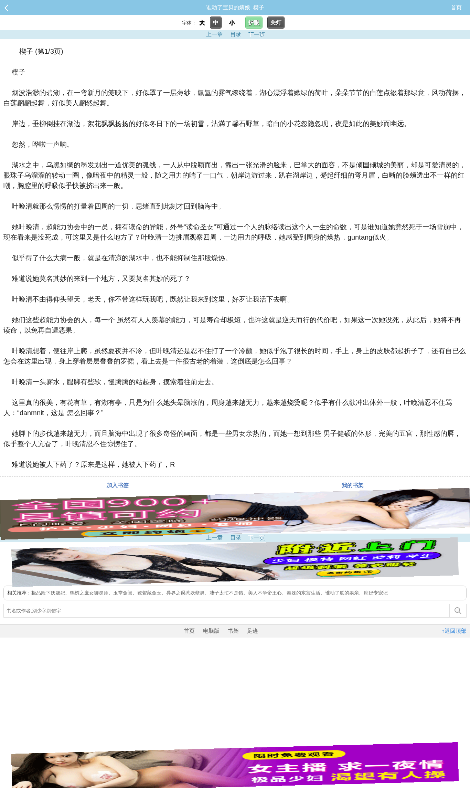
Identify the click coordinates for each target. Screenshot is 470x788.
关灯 (275, 22)
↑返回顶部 (454, 631)
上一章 (214, 34)
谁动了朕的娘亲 (342, 593)
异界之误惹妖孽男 (185, 593)
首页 (456, 7)
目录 (235, 34)
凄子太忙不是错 (226, 593)
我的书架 (353, 485)
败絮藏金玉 (149, 593)
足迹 (252, 631)
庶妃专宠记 (376, 593)
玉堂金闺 (122, 593)
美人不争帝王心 (265, 593)
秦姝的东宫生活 (303, 593)
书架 (233, 631)
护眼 (253, 22)
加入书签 (118, 485)
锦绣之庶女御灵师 (89, 593)
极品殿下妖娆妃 (48, 593)
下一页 (256, 34)
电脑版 (211, 631)
